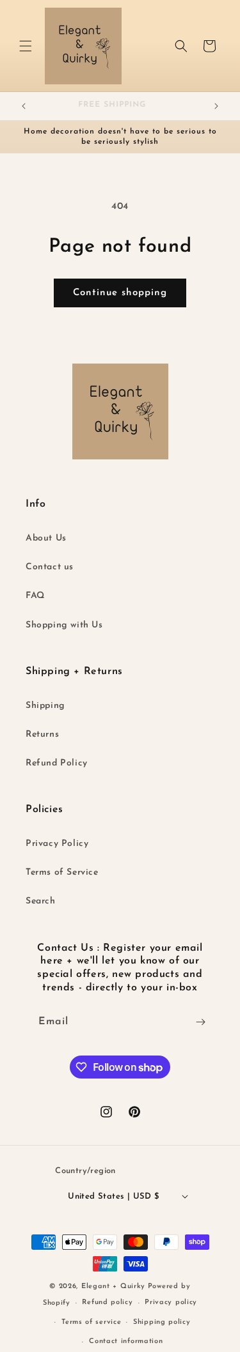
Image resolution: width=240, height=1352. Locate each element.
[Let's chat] (200, 1022)
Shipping (45, 706)
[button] (26, 46)
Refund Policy (57, 763)
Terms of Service (62, 872)
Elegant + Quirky (113, 1286)
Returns (42, 734)
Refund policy (107, 1302)
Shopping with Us (64, 625)
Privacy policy (171, 1302)
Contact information (126, 1341)
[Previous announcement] (24, 106)
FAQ (35, 596)
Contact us (50, 567)
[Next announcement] (216, 106)
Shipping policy (162, 1322)
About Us (46, 538)
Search (41, 901)
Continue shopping (120, 293)
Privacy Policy (57, 844)
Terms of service (91, 1322)
